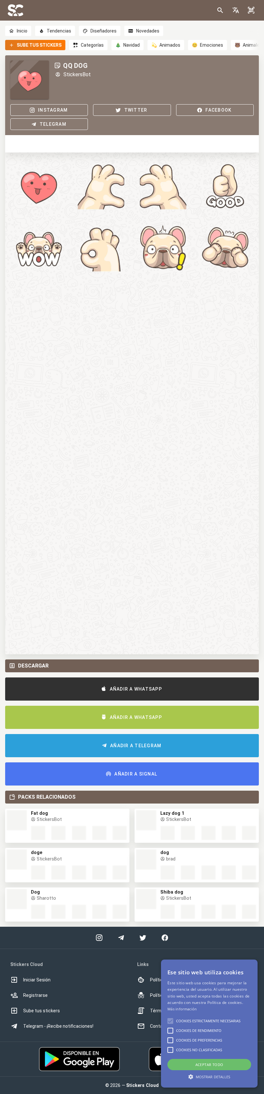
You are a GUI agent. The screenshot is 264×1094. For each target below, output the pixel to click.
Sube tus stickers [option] (41, 1010)
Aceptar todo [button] (209, 1064)
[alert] (209, 1024)
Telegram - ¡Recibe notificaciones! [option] (58, 1026)
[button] (235, 10)
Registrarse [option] (35, 995)
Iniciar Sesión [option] (37, 979)
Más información (182, 1009)
